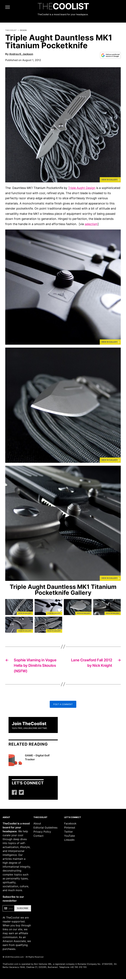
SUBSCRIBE (22, 908)
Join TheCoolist (29, 723)
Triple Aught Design (81, 188)
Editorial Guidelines (45, 827)
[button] (63, 124)
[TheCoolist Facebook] (14, 792)
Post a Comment (63, 704)
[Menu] (5, 7)
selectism (91, 224)
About (37, 823)
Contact (38, 835)
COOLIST (63, 6)
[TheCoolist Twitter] (21, 792)
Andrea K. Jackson (21, 54)
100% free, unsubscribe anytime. (29, 728)
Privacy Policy (42, 831)
